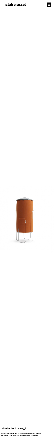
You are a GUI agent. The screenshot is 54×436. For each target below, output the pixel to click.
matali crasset (14, 4)
